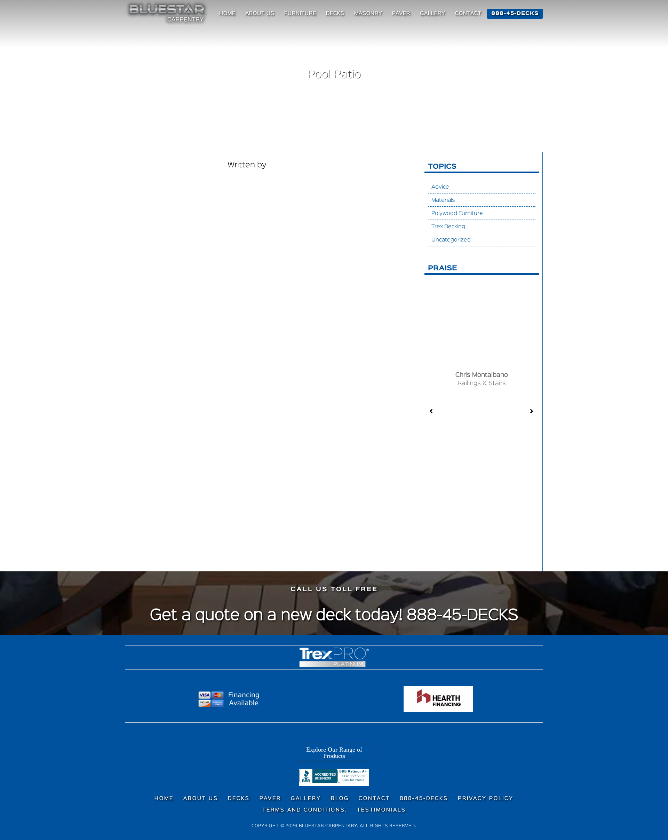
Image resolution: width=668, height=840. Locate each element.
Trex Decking (448, 226)
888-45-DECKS (462, 616)
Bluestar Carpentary (328, 826)
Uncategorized (451, 240)
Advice (440, 187)
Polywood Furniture (457, 213)
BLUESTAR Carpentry (167, 13)
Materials (443, 200)
